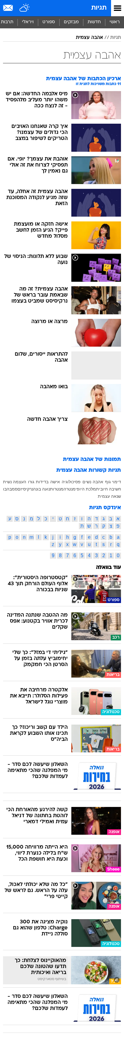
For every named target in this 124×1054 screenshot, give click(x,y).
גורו (31, 481)
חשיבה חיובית (108, 489)
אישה (55, 481)
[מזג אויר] (25, 8)
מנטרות (57, 489)
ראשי (115, 22)
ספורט (48, 22)
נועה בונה (41, 489)
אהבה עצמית (89, 37)
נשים (86, 481)
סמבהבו (10, 489)
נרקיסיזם (25, 489)
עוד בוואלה (108, 567)
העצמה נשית (14, 481)
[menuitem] (94, 22)
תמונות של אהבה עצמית (92, 459)
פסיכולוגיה (71, 481)
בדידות (42, 481)
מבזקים (71, 22)
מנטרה (70, 489)
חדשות (94, 22)
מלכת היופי (86, 489)
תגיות (99, 8)
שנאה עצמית (109, 496)
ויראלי (28, 22)
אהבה (98, 481)
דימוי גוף (113, 481)
